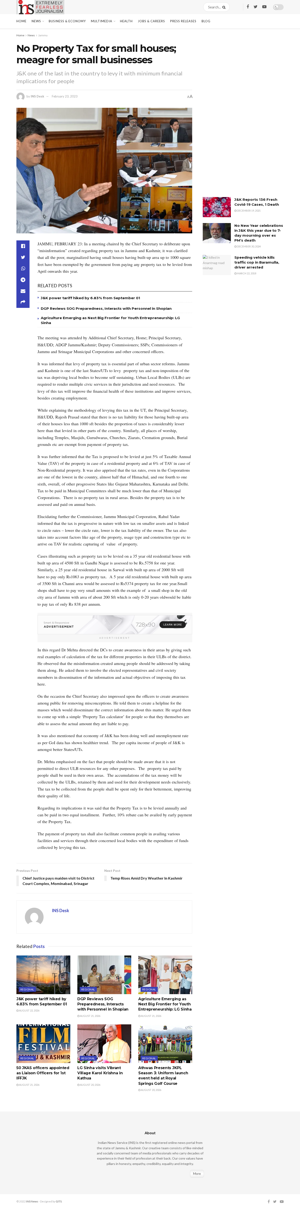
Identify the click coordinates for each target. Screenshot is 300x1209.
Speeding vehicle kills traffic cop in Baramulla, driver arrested (256, 262)
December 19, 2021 (248, 210)
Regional (27, 989)
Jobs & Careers (151, 21)
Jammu (43, 35)
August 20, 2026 (89, 1084)
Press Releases (183, 21)
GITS (59, 1201)
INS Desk (37, 96)
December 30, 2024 (248, 246)
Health (126, 21)
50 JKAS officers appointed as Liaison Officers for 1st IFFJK (42, 1073)
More (197, 1173)
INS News (32, 1201)
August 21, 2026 (89, 1015)
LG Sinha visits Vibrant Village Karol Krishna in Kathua (100, 1073)
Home (21, 21)
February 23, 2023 (65, 96)
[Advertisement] (238, 116)
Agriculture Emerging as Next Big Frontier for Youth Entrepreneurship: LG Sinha (165, 1004)
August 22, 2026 (29, 1010)
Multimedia (101, 21)
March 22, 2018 (246, 273)
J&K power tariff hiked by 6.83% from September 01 (90, 298)
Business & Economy (67, 21)
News (36, 21)
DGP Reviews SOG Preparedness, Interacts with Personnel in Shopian (106, 308)
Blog (206, 21)
